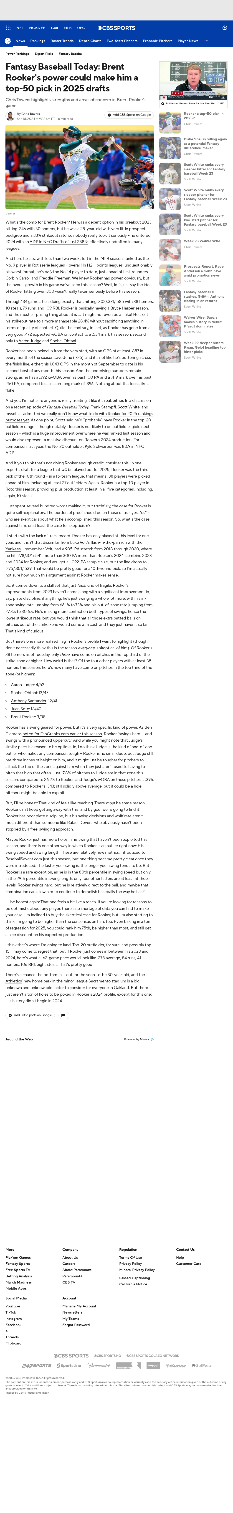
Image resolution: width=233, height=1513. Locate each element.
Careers (68, 1263)
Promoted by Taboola (136, 1039)
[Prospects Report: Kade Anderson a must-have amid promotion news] (170, 275)
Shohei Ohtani (63, 341)
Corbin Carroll (17, 278)
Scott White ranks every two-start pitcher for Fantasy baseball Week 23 (205, 220)
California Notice (133, 1284)
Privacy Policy (130, 1263)
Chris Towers (30, 114)
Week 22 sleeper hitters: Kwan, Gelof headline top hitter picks (205, 347)
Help (180, 1257)
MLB (104, 258)
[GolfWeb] (201, 1365)
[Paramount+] (99, 1364)
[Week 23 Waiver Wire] (170, 250)
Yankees (13, 549)
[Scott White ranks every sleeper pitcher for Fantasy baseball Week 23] (170, 199)
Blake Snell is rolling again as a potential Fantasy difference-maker (205, 143)
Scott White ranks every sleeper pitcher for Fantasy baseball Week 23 (205, 194)
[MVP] (153, 1364)
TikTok (10, 1312)
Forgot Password (76, 1325)
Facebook (13, 1325)
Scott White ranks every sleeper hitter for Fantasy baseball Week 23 (204, 169)
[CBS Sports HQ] (107, 1355)
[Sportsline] (69, 1365)
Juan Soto (20, 709)
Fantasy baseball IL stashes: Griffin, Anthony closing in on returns (204, 296)
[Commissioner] (128, 1364)
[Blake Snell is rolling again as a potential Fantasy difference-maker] (170, 148)
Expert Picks (44, 54)
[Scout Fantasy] (176, 1365)
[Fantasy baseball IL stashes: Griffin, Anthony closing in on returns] (170, 301)
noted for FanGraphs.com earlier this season (62, 734)
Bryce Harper (122, 308)
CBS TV (68, 1282)
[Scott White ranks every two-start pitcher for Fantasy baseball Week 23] (170, 224)
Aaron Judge (29, 341)
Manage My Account (79, 1306)
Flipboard (13, 1343)
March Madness (18, 1282)
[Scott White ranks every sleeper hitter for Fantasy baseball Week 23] (170, 173)
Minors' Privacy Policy (137, 1270)
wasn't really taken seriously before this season (97, 291)
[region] (193, 81)
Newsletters (72, 1312)
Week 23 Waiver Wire (202, 241)
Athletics (13, 981)
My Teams (70, 1319)
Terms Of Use (130, 1257)
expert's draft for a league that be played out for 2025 (57, 469)
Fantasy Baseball (71, 54)
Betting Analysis (18, 1276)
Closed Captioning (134, 1278)
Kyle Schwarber (98, 446)
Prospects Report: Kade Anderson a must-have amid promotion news (204, 270)
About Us (70, 1257)
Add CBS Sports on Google (132, 115)
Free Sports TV (17, 1270)
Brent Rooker (56, 222)
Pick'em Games (18, 1257)
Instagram (13, 1319)
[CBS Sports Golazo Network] (153, 1355)
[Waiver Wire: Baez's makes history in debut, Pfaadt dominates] (170, 326)
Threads (12, 1337)
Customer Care (188, 1263)
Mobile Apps (16, 1288)
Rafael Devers (79, 822)
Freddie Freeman (54, 278)
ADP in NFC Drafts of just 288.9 (59, 241)
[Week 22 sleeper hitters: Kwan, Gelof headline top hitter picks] (170, 352)
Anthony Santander (28, 701)
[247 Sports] (36, 1364)
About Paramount (76, 1270)
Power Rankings (17, 54)
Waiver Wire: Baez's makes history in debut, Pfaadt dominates (203, 321)
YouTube (12, 1306)
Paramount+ (72, 1276)
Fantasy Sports (17, 1263)
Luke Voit (78, 542)
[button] (8, 27)
